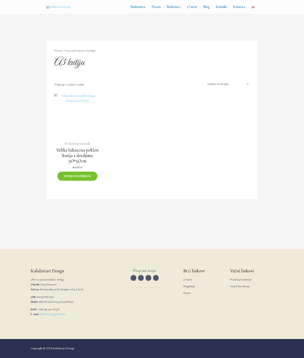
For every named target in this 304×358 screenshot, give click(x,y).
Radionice (174, 7)
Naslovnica (137, 7)
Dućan (156, 7)
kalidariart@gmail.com (52, 314)
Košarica (239, 7)
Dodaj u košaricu (77, 176)
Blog (206, 7)
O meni (192, 7)
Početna (58, 50)
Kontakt (221, 7)
